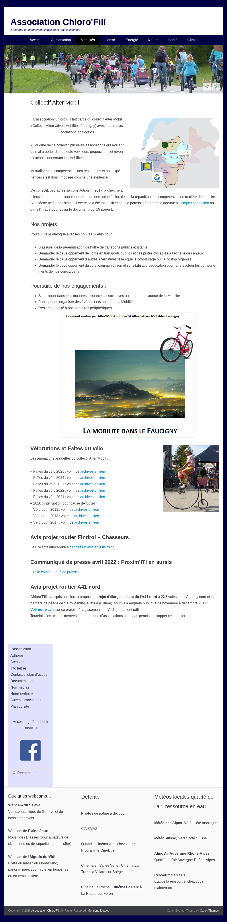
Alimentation (61, 40)
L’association (20, 649)
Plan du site (19, 706)
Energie (132, 40)
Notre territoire (21, 694)
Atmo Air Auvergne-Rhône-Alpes (181, 853)
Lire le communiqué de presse (54, 572)
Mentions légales (98, 910)
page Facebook (35, 722)
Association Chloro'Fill (58, 22)
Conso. (110, 40)
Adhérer (16, 655)
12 (135, 89)
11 (131, 89)
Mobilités (88, 40)
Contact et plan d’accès (28, 674)
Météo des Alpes (168, 823)
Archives (17, 662)
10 (127, 89)
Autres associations (25, 700)
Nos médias (19, 687)
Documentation (22, 681)
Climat (192, 40)
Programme (98, 850)
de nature (95, 813)
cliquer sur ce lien (195, 203)
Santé (173, 40)
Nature (153, 40)
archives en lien (92, 471)
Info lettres (18, 668)
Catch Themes (209, 910)
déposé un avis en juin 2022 (92, 547)
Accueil (35, 40)
